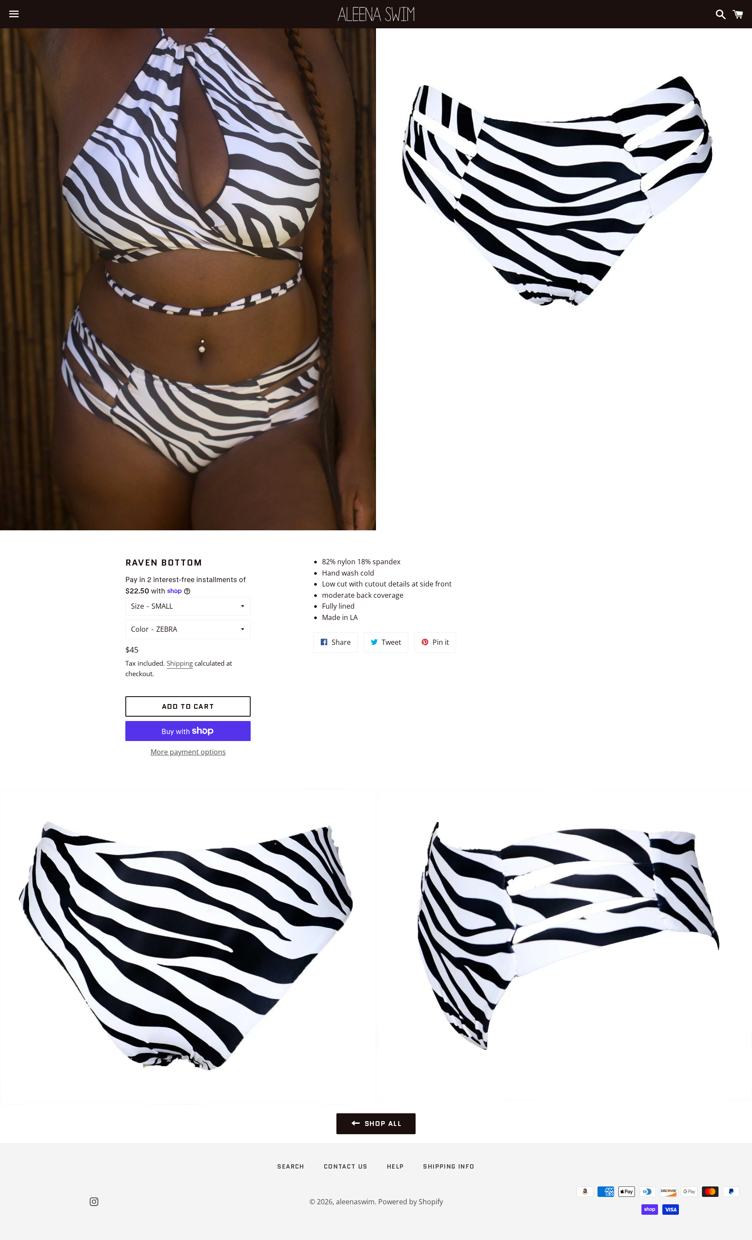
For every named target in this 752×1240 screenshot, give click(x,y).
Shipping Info (448, 1166)
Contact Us (346, 1166)
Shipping (180, 663)
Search (290, 1166)
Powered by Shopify (410, 1201)
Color (140, 629)
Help (395, 1166)
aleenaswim (355, 1201)
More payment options (188, 752)
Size (137, 606)
